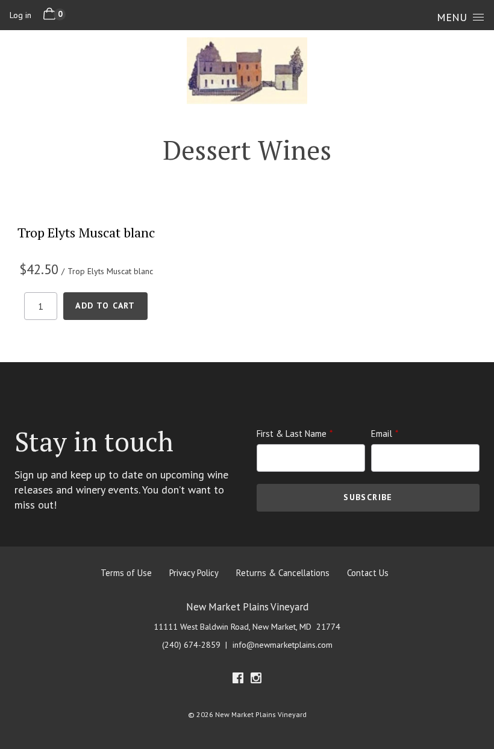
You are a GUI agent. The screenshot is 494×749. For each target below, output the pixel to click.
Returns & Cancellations (283, 572)
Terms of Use (126, 572)
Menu (452, 17)
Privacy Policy (194, 572)
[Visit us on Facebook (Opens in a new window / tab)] (238, 680)
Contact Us (368, 572)
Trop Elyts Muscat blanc (86, 232)
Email (381, 433)
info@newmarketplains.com (283, 644)
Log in (20, 15)
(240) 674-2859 (191, 644)
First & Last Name (292, 433)
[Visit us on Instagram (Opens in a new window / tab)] (256, 680)
